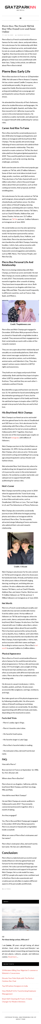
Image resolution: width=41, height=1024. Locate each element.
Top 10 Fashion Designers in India (15, 986)
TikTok (14, 219)
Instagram (15, 438)
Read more (12, 957)
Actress (7, 889)
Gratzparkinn (20, 8)
